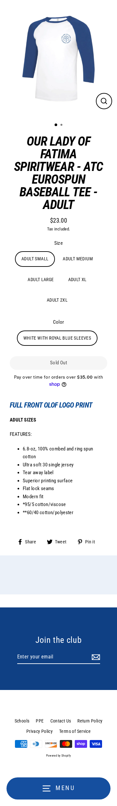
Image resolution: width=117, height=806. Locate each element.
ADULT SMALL (34, 258)
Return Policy (89, 720)
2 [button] (62, 125)
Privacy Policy (39, 731)
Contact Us (60, 720)
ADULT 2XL (57, 300)
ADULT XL (77, 279)
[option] (58, 58)
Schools (22, 720)
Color (58, 322)
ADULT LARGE (41, 279)
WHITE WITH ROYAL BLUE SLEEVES (57, 338)
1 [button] (56, 125)
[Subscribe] (95, 657)
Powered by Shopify (58, 755)
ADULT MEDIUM (78, 258)
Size (58, 243)
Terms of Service (75, 731)
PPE (40, 720)
